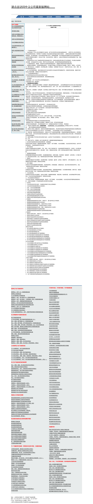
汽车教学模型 (52, 300)
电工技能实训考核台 (16, 381)
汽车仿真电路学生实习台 (55, 363)
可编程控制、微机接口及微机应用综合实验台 (22, 450)
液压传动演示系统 (15, 470)
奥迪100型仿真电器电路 (55, 371)
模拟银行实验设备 (15, 421)
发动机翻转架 (52, 391)
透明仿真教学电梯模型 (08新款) (18, 434)
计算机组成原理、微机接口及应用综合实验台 (22, 449)
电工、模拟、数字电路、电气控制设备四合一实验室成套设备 (26, 323)
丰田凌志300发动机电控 (55, 406)
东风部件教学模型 (53, 326)
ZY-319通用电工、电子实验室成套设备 (20, 348)
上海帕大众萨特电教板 (54, 352)
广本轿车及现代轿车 (54, 332)
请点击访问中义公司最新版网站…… (33, 6)
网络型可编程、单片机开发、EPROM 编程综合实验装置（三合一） (27, 458)
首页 (12, 21)
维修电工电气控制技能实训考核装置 (20, 412)
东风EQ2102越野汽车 (54, 315)
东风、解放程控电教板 (54, 343)
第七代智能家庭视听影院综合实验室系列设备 (60, 486)
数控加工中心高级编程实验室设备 (57, 469)
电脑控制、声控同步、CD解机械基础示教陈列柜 (60, 449)
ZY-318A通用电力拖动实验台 (18, 308)
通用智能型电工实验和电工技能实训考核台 (21, 374)
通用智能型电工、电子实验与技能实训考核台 (22, 370)
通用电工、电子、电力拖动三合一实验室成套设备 (23, 297)
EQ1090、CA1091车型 (54, 336)
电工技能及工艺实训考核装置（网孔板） (21, 410)
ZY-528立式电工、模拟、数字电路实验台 (21, 352)
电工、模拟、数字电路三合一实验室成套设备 (22, 321)
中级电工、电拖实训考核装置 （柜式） (20, 385)
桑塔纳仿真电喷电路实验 (55, 354)
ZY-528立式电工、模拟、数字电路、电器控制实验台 (23, 354)
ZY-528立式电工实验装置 (17, 350)
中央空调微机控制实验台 (18, 42)
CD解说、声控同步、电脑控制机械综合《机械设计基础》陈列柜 (64, 437)
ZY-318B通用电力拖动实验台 (18, 310)
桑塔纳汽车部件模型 (54, 330)
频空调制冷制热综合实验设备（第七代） (59, 491)
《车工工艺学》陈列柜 (54, 453)
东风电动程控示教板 (54, 347)
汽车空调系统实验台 (54, 386)
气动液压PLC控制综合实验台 (18, 481)
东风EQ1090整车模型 (54, 319)
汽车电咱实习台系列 (54, 378)
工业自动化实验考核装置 (17, 461)
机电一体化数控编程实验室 (55, 464)
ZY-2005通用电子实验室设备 (18, 295)
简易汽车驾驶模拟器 (54, 292)
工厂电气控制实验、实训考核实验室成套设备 (22, 332)
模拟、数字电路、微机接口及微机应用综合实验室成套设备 (25, 326)
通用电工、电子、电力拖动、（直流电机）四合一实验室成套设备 (27, 299)
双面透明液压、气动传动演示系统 (19, 476)
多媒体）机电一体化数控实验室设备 (58, 466)
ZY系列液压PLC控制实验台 (18, 478)
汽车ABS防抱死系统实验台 (55, 389)
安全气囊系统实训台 (54, 393)
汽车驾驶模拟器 (53, 290)
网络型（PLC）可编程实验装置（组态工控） (22, 459)
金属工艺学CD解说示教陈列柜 (56, 455)
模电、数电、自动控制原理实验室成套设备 (21, 330)
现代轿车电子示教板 (54, 350)
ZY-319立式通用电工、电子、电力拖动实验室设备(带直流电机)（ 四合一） (29, 359)
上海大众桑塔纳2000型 (54, 321)
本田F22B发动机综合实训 (55, 408)
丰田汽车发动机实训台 (54, 382)
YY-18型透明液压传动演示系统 (18, 485)
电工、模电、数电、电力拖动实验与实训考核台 (22, 365)
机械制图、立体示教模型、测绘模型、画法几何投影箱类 (62, 458)
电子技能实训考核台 (16, 379)
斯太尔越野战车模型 (54, 310)
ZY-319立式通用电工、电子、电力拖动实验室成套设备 (24, 357)
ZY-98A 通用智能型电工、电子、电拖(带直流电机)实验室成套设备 (27, 312)
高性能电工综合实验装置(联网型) (19, 392)
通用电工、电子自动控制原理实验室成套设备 (22, 303)
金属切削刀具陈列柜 (54, 456)
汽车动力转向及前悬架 (54, 384)
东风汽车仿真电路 (53, 367)
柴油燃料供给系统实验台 (55, 421)
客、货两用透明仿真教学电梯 (18, 441)
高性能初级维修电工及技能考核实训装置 (21, 401)
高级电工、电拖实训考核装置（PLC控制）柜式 (22, 386)
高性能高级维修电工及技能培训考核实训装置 (22, 397)
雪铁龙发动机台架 (53, 415)
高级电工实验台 (15, 335)
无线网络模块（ (51, 125)
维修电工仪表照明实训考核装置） (19, 408)
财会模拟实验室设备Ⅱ (16, 425)
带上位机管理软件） (60, 125)
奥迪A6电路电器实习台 (54, 356)
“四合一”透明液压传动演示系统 (18, 472)
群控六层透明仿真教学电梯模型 (19, 436)
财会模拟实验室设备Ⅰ (16, 423)
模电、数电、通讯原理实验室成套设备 (20, 333)
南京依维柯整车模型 (54, 313)
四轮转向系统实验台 (54, 402)
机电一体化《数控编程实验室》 (56, 467)
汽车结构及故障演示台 (54, 423)
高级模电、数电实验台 (16, 337)
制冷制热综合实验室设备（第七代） (58, 489)
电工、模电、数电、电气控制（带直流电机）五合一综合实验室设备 (27, 324)
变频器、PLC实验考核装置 (17, 465)
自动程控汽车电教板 (65, 341)
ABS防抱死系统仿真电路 (55, 376)
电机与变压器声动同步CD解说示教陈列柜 (59, 429)
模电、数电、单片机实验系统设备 (19, 328)
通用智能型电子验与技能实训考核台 (20, 372)
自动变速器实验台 (53, 395)
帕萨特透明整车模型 (54, 304)
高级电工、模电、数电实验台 (18, 339)
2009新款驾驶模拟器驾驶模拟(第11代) (58, 294)
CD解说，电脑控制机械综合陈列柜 (57, 451)
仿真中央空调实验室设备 (18, 39)
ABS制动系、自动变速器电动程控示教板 (59, 345)
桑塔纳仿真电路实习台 (54, 365)
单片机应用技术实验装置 (17, 467)
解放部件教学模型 (53, 328)
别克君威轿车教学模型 (54, 334)
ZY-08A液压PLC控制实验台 (18, 479)
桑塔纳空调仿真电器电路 (55, 373)
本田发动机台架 (53, 410)
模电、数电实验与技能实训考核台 (19, 366)
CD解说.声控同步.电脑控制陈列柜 (57, 433)
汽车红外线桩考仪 (53, 296)
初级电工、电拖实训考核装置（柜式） (20, 383)
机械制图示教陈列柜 (54, 440)
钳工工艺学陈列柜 (53, 446)
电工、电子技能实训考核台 (17, 377)
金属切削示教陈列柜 (54, 447)
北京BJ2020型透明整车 (54, 308)
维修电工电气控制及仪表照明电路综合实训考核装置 (23, 414)
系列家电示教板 (15, 31)
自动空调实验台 (53, 397)
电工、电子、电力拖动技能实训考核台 (20, 376)
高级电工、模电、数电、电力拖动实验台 (21, 341)
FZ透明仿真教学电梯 (16, 443)
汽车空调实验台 (53, 380)
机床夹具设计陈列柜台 (54, 442)
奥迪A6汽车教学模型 (54, 302)
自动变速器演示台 (53, 400)
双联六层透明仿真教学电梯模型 (19, 437)
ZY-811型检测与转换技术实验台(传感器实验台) (22, 488)
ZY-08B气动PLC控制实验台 (17, 483)
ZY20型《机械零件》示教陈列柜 (57, 435)
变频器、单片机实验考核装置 (18, 463)
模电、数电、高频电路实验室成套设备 (20, 468)
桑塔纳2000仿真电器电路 (55, 369)
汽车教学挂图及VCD (54, 298)
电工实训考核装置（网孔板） (18, 416)
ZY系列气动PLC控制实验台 (18, 487)
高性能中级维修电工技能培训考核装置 (20, 399)
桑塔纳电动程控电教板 (54, 341)
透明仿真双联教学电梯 (16, 432)
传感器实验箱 (14, 490)
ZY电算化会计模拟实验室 (17, 428)
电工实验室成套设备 (16, 317)
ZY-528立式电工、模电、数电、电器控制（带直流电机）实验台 (26, 355)
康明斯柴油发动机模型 (54, 339)
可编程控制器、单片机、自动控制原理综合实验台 (23, 452)
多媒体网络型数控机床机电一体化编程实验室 (60, 473)
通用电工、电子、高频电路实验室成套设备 (21, 301)
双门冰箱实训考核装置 (17, 109)
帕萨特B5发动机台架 (54, 413)
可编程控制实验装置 (16, 456)
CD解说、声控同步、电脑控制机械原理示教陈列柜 (61, 431)
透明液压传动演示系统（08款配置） (20, 474)
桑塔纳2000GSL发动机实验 (55, 404)
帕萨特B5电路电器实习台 (55, 358)
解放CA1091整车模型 (54, 317)
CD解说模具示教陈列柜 (54, 438)
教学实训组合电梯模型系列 (17, 439)
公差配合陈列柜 (53, 444)
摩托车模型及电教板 (54, 323)
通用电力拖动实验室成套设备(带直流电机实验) (22, 304)
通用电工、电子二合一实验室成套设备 (20, 292)
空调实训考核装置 (16, 112)
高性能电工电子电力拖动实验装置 (19, 390)
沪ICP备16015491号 (33, 502)
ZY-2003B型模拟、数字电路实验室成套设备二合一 (23, 319)
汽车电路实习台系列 (54, 360)
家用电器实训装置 (16, 120)
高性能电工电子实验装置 (17, 388)
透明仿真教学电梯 (15, 430)
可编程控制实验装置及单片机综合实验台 (21, 454)
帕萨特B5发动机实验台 (54, 417)
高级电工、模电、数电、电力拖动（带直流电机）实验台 (25, 343)
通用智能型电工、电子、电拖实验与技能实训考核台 (23, 368)
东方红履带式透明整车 (54, 306)
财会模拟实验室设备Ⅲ (16, 427)
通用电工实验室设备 (16, 293)
